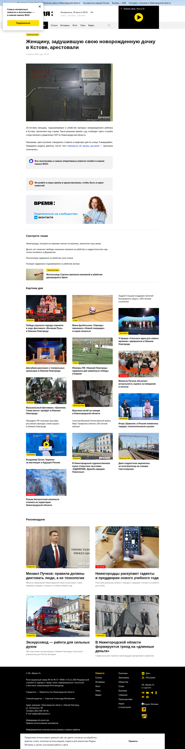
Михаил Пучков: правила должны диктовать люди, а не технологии (55, 573)
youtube (147, 692)
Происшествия (32, 35)
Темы (98, 690)
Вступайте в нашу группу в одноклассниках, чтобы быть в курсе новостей (69, 184)
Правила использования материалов (42, 723)
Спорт (121, 686)
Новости (99, 673)
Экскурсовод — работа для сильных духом (58, 641)
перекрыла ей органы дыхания (83, 146)
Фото (97, 686)
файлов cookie (32, 741)
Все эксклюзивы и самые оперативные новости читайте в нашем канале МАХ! (69, 162)
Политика (123, 673)
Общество (123, 682)
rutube (143, 697)
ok (156, 692)
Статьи (98, 677)
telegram (151, 692)
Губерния (123, 695)
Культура (123, 690)
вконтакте (143, 692)
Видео (98, 695)
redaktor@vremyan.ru (41, 714)
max (147, 697)
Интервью (100, 682)
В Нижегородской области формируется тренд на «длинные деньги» (124, 644)
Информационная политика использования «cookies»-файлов (53, 729)
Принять (133, 741)
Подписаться (23, 23)
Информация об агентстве (37, 720)
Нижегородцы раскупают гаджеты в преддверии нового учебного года (127, 573)
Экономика (124, 677)
